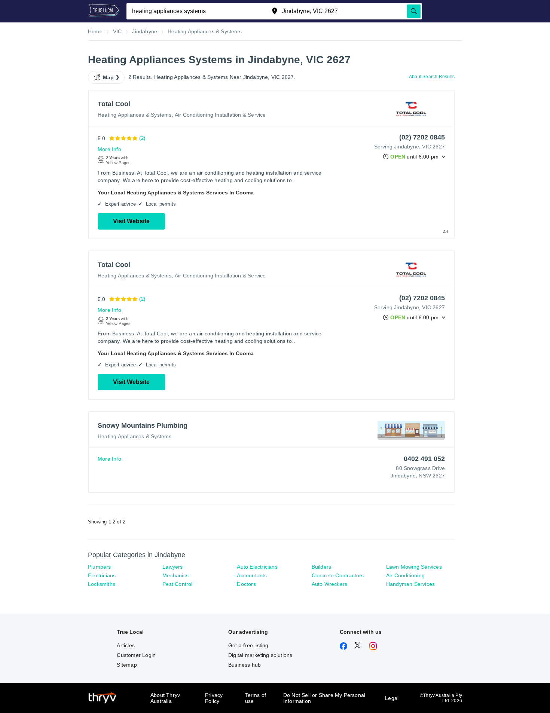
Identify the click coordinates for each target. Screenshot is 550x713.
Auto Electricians (257, 567)
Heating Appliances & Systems (135, 115)
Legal (391, 698)
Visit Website (131, 221)
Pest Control (177, 584)
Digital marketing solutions (260, 655)
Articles (126, 645)
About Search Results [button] (432, 76)
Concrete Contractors (338, 575)
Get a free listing (248, 645)
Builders (321, 567)
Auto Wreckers (330, 584)
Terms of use (255, 698)
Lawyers (172, 567)
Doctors (246, 584)
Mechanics (175, 575)
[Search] (414, 11)
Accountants (252, 575)
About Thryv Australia (165, 698)
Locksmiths (101, 584)
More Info (109, 149)
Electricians (102, 575)
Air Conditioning (405, 575)
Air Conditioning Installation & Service (220, 115)
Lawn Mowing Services (414, 567)
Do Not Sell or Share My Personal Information (324, 698)
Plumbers (99, 567)
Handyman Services (410, 584)
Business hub (244, 665)
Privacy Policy (214, 698)
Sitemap (127, 665)
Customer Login (136, 655)
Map (108, 77)
